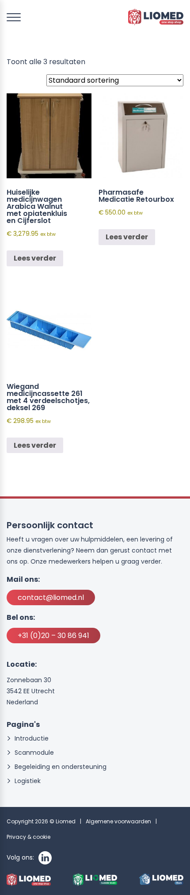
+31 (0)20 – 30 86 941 (53, 635)
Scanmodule (34, 753)
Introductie (32, 738)
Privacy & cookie (28, 837)
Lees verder (35, 258)
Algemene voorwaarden (118, 821)
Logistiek (28, 781)
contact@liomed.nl (51, 597)
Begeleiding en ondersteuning (60, 767)
